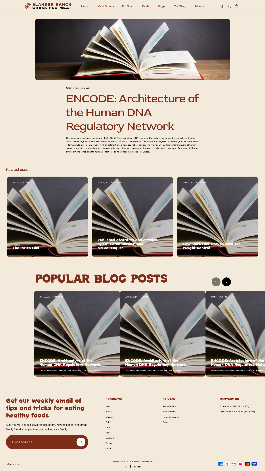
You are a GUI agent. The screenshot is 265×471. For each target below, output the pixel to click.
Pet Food (127, 6)
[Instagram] (135, 466)
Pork (108, 432)
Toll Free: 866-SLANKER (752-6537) (237, 411)
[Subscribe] (81, 442)
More (198, 6)
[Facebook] (130, 466)
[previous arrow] (216, 281)
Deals (145, 6)
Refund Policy (169, 406)
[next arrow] (226, 281)
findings (154, 145)
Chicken (109, 417)
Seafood (110, 438)
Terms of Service (171, 417)
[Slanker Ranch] (48, 6)
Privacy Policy (169, 411)
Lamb (108, 427)
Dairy (108, 422)
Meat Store (105, 6)
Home (85, 6)
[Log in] (229, 6)
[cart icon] (236, 6)
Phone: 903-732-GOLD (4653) (234, 406)
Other (108, 448)
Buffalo (109, 411)
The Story (180, 6)
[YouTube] (139, 466)
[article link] (78, 249)
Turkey (109, 443)
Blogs (161, 6)
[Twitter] (126, 466)
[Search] (221, 6)
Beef (108, 406)
